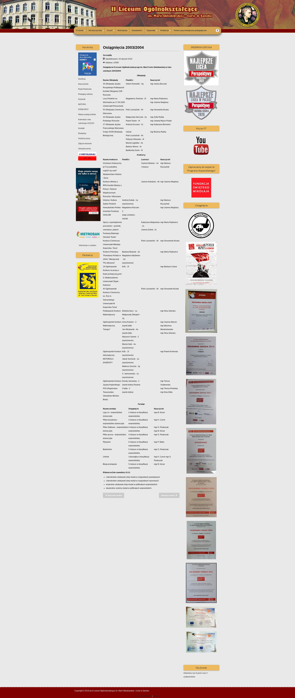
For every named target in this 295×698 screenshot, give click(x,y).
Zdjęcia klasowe (85, 143)
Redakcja (164, 30)
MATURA (82, 104)
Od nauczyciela (95, 30)
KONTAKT (147, 696)
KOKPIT (138, 696)
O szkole (79, 30)
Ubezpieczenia (84, 149)
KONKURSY (83, 109)
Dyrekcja (82, 79)
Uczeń (109, 30)
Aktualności (137, 30)
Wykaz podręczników (87, 114)
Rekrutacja (122, 30)
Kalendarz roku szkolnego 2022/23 (86, 121)
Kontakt (81, 128)
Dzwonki (81, 99)
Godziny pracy (84, 138)
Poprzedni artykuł (114, 495)
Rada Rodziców (85, 89)
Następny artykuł (168, 495)
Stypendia (151, 30)
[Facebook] (217, 30)
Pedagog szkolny (85, 94)
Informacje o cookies (87, 245)
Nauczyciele (83, 84)
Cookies (156, 696)
